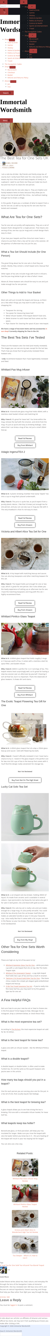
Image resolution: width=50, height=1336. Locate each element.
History (10, 48)
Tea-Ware (32, 1265)
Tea (2, 1265)
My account (12, 70)
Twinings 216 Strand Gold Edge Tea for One (23, 978)
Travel (10, 61)
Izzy (9, 87)
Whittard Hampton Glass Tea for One (20, 965)
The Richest (15, 1029)
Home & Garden (14, 50)
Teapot (40, 1265)
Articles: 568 (5, 1297)
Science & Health (14, 56)
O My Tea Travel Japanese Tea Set (19, 986)
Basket (10, 75)
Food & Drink (13, 42)
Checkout (11, 72)
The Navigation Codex (13, 64)
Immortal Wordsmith (16, 25)
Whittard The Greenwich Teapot (18, 973)
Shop (7, 67)
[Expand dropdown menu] (12, 40)
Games (10, 45)
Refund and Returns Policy (18, 78)
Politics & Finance (14, 53)
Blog (6, 39)
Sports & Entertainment (17, 58)
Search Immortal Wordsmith (11, 1331)
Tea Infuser (23, 1265)
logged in (13, 1305)
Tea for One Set (11, 1265)
